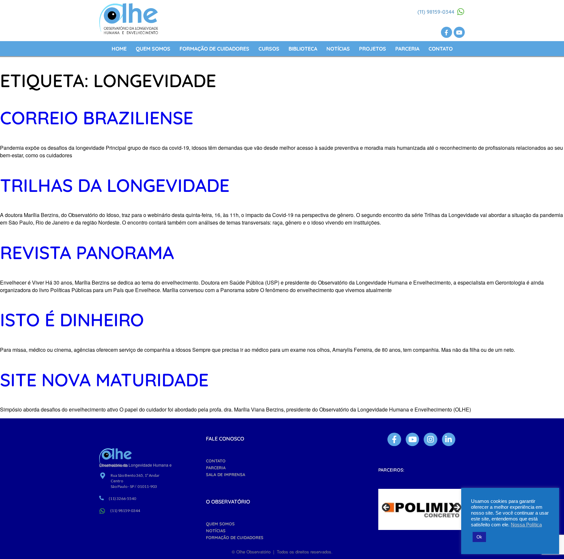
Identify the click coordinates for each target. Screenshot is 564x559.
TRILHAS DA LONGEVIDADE (114, 185)
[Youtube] (459, 32)
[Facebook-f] (446, 32)
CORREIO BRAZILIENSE (96, 117)
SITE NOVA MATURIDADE (104, 379)
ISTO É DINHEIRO (72, 319)
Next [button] (457, 508)
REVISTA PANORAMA (87, 252)
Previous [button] (386, 508)
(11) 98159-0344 (435, 11)
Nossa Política (526, 524)
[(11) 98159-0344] (461, 12)
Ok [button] (479, 537)
